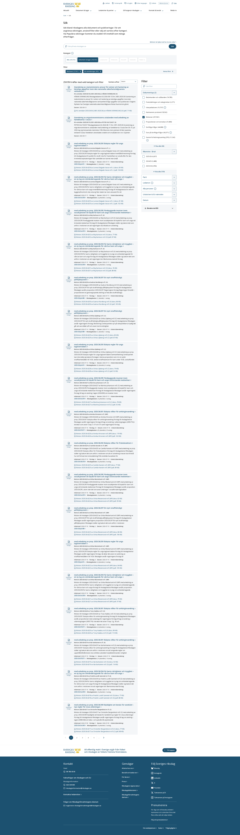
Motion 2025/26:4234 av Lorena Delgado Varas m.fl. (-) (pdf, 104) (99, 170)
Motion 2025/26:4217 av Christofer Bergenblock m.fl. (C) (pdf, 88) (100, 731)
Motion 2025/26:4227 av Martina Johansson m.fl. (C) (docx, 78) (98, 402)
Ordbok (154, 3)
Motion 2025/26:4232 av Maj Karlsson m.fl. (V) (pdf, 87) (96, 237)
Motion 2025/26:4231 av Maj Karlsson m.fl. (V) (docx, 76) (96, 268)
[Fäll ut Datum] (174, 200)
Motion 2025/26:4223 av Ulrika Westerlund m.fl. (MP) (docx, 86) (99, 532)
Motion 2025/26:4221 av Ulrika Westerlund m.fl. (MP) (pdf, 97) (98, 602)
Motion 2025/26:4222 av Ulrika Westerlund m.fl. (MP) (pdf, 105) (99, 568)
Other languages (142, 3)
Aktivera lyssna (163, 3)
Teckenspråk (118, 3)
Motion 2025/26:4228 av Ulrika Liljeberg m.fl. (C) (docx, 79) (97, 369)
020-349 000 (70, 785)
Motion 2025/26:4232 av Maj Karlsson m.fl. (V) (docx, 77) (96, 235)
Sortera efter (113, 82)
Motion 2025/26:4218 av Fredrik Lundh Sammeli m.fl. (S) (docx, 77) (100, 695)
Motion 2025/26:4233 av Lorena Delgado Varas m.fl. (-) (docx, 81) (99, 201)
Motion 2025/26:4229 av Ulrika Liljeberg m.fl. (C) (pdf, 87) (97, 338)
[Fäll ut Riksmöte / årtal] (174, 152)
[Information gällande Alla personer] (155, 189)
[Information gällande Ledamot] (152, 183)
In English (129, 3)
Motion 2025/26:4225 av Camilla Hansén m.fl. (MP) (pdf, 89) (97, 468)
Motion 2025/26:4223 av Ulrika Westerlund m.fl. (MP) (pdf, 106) (99, 535)
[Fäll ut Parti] (174, 177)
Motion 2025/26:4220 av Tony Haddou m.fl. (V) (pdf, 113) (96, 633)
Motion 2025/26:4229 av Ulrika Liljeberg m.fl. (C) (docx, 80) (97, 335)
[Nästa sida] (104, 738)
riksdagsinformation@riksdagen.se (79, 788)
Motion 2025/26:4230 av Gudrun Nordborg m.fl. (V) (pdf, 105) (98, 304)
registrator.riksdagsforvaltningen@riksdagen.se (83, 806)
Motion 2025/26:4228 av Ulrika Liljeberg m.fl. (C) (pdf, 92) (97, 371)
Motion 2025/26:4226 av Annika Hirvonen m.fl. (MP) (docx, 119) (99, 434)
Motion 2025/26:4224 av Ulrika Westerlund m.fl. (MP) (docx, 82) (99, 499)
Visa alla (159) (166, 171)
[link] (65, 738)
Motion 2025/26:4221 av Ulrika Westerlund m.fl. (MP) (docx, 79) (99, 599)
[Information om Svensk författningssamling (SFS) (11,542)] (147, 140)
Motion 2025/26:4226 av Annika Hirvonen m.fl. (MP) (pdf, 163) (98, 436)
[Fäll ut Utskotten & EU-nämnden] (174, 194)
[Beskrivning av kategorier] (72, 53)
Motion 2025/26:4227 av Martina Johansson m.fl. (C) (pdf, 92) (98, 405)
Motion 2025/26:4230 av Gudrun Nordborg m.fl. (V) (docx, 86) (98, 302)
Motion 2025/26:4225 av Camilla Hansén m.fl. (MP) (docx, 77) (98, 465)
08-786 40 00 (70, 772)
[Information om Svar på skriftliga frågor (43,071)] (171, 132)
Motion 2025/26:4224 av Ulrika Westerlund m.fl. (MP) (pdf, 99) (98, 501)
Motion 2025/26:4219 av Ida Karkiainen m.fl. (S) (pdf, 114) (97, 664)
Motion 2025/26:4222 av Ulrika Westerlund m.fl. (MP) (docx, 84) (99, 565)
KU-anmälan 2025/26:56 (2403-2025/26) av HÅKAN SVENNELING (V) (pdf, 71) (104, 111)
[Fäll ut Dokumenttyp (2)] (174, 93)
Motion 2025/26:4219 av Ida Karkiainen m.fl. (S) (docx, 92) (97, 662)
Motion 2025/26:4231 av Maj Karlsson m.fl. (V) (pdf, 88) (96, 271)
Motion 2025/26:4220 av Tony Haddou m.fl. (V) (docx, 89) (96, 630)
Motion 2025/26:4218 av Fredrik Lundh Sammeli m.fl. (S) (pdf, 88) (99, 698)
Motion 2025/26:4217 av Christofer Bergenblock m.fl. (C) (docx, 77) (100, 729)
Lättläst (107, 3)
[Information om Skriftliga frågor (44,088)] (165, 127)
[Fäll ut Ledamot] (174, 183)
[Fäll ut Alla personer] (174, 189)
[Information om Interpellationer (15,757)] (165, 107)
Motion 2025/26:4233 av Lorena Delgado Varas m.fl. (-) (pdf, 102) (99, 204)
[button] (84, 10)
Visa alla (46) (166, 146)
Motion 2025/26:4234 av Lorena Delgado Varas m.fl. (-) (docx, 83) (99, 168)
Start (64, 15)
